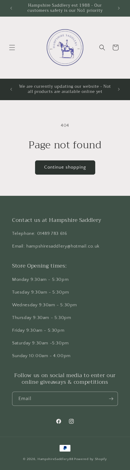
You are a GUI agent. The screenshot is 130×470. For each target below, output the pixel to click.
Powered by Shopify (90, 459)
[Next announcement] (118, 8)
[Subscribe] (111, 399)
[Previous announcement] (11, 8)
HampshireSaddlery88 (55, 459)
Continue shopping (65, 167)
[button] (12, 47)
